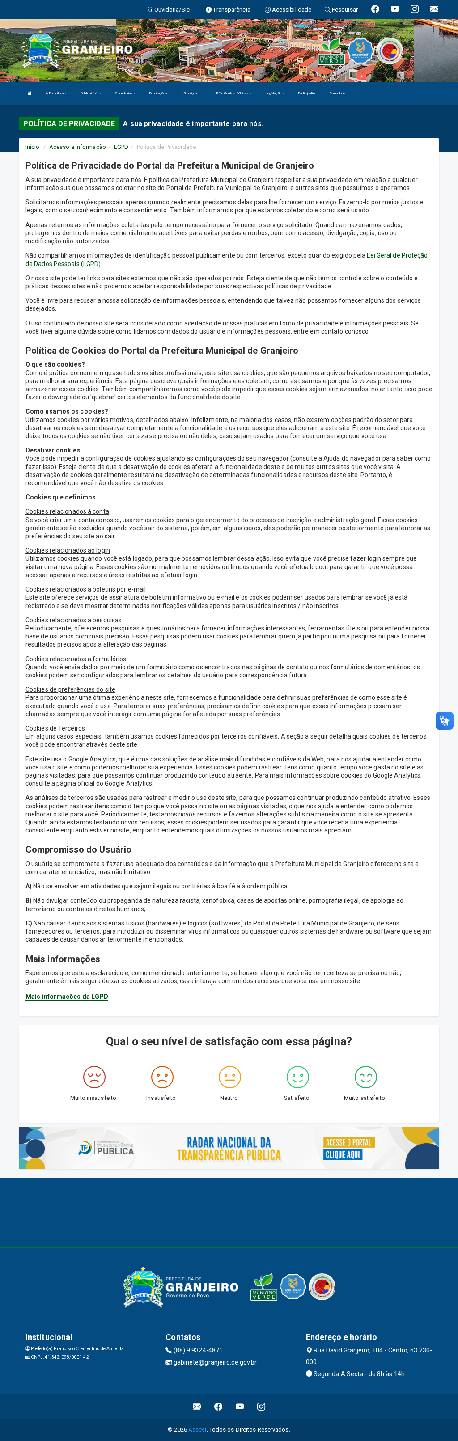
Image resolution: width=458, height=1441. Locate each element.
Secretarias (124, 93)
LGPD (121, 147)
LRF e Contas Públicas (231, 93)
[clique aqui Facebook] (218, 1406)
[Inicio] (30, 93)
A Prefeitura (55, 93)
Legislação (273, 93)
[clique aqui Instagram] (261, 1406)
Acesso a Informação (77, 147)
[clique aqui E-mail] (197, 1406)
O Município (90, 93)
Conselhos (337, 93)
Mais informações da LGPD (66, 996)
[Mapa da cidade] (229, 1211)
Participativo (307, 93)
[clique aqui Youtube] (240, 1406)
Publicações (158, 93)
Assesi (197, 1429)
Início (32, 147)
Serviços (190, 93)
